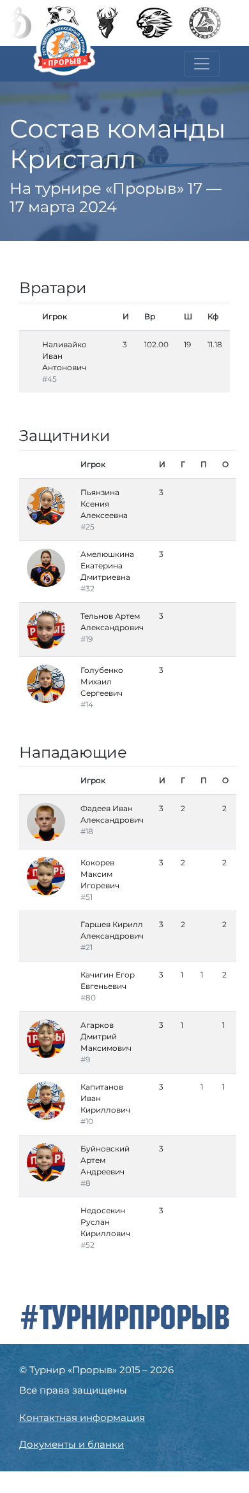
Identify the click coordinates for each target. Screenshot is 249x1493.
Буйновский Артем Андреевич (105, 1160)
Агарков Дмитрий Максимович (106, 1036)
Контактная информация (82, 1417)
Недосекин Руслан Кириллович (105, 1222)
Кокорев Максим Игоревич (99, 874)
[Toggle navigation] (202, 63)
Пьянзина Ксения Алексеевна (104, 503)
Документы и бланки (71, 1444)
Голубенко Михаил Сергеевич (101, 681)
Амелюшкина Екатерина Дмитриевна (107, 565)
